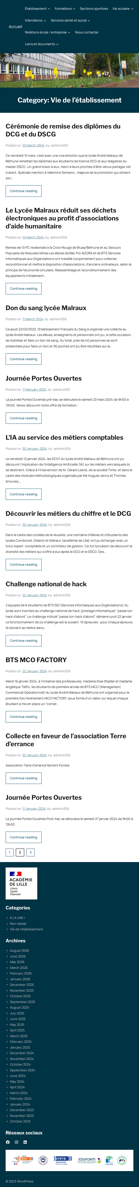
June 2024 (18, 1076)
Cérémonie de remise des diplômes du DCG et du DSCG (63, 130)
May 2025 (17, 1024)
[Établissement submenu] (49, 8)
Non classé (18, 923)
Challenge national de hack (46, 584)
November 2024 (22, 1059)
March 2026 (19, 967)
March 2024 (19, 1093)
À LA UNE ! (17, 918)
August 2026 (19, 950)
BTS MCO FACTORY (36, 660)
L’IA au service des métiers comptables (64, 437)
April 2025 (17, 1030)
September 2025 (22, 1002)
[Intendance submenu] (45, 20)
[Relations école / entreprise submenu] (69, 32)
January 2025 (20, 1047)
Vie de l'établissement (26, 929)
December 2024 (22, 1053)
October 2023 (20, 1121)
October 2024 (20, 1064)
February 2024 (21, 1098)
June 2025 (18, 1019)
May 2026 (17, 962)
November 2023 (22, 1115)
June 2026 (18, 956)
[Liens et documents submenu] (57, 44)
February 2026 (21, 973)
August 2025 (19, 1007)
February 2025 (20, 1041)
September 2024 (22, 1070)
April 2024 (17, 1087)
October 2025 (20, 996)
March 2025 (19, 1036)
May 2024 (17, 1081)
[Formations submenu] (74, 8)
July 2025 (17, 1013)
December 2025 (22, 984)
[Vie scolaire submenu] (132, 8)
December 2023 (22, 1110)
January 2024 (20, 1104)
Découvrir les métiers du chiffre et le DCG (68, 513)
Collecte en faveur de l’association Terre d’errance (66, 740)
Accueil (15, 26)
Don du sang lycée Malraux (46, 308)
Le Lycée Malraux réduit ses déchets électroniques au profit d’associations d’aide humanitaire (62, 218)
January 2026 (20, 979)
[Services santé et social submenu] (89, 20)
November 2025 (22, 990)
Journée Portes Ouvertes (44, 378)
